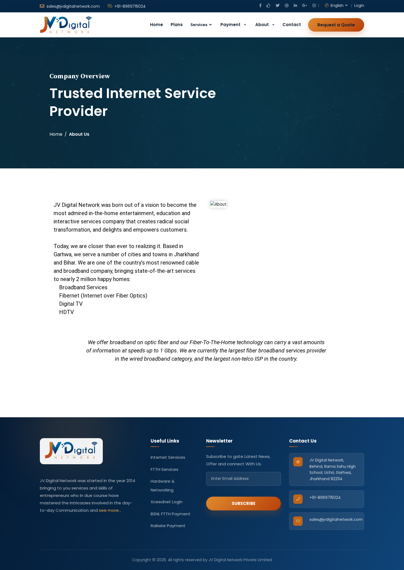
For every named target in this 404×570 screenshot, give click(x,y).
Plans (177, 24)
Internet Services (168, 457)
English (337, 5)
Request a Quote (336, 25)
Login (359, 5)
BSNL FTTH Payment (170, 514)
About (262, 24)
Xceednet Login (166, 502)
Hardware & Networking (163, 485)
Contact (292, 24)
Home (156, 24)
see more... (110, 510)
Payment (230, 24)
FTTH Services (164, 469)
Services (199, 24)
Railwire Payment (168, 526)
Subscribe (243, 503)
